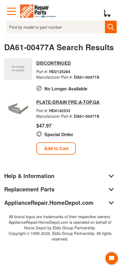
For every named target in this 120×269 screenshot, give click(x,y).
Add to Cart (56, 148)
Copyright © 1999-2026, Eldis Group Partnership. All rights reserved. (60, 236)
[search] (110, 27)
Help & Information (29, 176)
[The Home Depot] (38, 11)
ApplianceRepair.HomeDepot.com (48, 202)
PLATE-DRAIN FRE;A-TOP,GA (68, 102)
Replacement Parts (29, 189)
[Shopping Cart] (109, 11)
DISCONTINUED (53, 63)
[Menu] (11, 11)
